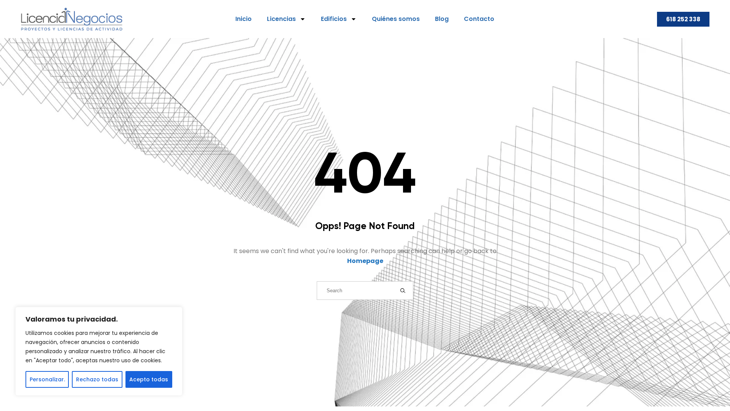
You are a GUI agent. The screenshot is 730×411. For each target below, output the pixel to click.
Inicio (243, 18)
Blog (442, 18)
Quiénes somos (396, 18)
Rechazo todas (97, 379)
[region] (98, 351)
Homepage (365, 260)
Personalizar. (47, 379)
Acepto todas (148, 379)
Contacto (479, 18)
